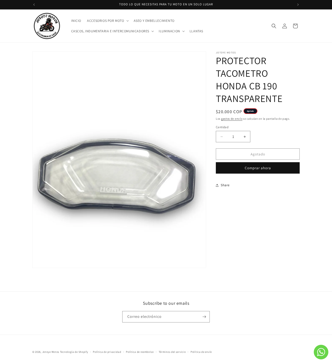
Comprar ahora (258, 168)
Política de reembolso (140, 351)
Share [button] (225, 185)
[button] (107, 21)
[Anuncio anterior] (34, 4)
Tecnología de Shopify (74, 352)
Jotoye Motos (50, 352)
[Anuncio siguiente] (298, 4)
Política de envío (201, 351)
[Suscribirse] (204, 316)
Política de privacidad (107, 351)
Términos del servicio (172, 351)
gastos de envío (232, 118)
